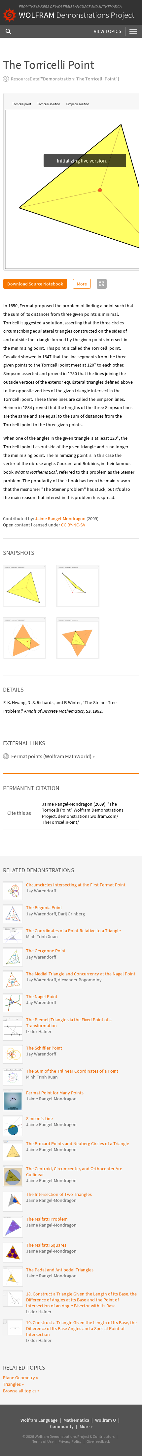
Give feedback (98, 1441)
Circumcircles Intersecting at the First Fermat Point (75, 885)
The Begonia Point (44, 908)
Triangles (12, 1384)
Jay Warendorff (41, 891)
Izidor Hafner (39, 1032)
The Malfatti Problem (47, 1219)
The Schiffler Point (44, 1048)
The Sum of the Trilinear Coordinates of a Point (72, 1071)
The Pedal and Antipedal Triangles (59, 1270)
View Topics (107, 31)
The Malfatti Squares (46, 1245)
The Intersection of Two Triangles (59, 1195)
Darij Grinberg (71, 914)
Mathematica (110, 6)
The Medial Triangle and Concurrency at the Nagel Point (80, 974)
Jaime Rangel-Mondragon (60, 519)
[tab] (24, 586)
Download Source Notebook (35, 284)
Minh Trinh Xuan (42, 937)
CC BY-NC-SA (73, 525)
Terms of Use (42, 1441)
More (82, 284)
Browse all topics (19, 1391)
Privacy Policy (70, 1441)
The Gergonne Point (46, 951)
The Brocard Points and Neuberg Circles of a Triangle (77, 1144)
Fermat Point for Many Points (55, 1093)
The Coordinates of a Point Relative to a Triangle (73, 931)
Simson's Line (39, 1119)
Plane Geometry (19, 1378)
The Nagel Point (41, 997)
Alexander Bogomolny (80, 980)
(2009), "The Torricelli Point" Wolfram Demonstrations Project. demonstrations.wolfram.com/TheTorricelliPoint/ (83, 813)
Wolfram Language (72, 6)
